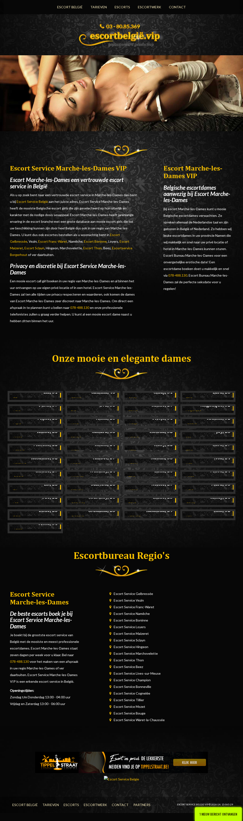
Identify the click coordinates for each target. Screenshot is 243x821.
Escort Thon (92, 248)
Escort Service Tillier (129, 700)
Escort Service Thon (129, 660)
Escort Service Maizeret (131, 633)
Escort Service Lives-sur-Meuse (137, 673)
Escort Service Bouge (129, 713)
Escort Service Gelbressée (133, 594)
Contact (177, 7)
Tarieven (98, 7)
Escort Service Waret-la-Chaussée (139, 720)
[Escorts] (121, 762)
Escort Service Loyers (130, 627)
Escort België (70, 7)
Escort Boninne (95, 241)
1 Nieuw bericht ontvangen (218, 814)
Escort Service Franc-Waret (134, 607)
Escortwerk (149, 7)
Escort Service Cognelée (132, 693)
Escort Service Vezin (129, 600)
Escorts (122, 7)
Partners (141, 805)
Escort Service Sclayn (129, 640)
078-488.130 (79, 308)
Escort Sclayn (34, 248)
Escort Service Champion (132, 680)
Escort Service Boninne (131, 620)
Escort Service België (32, 201)
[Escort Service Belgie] (121, 37)
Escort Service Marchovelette (136, 653)
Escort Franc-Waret (52, 241)
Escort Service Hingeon (131, 647)
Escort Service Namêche (132, 614)
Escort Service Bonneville (132, 687)
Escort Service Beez (128, 667)
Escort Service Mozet (129, 707)
